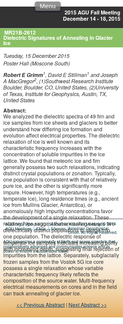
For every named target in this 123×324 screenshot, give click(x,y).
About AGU (36, 224)
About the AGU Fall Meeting (75, 224)
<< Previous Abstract (40, 305)
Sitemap (58, 228)
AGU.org (13, 224)
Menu (48, 6)
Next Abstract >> (88, 305)
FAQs (41, 228)
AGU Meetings (18, 228)
